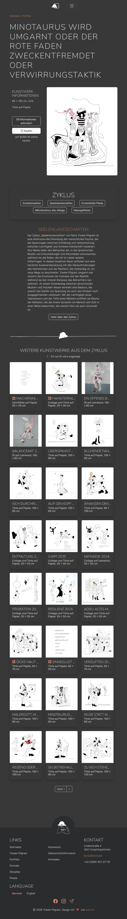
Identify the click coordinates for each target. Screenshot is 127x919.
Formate (14, 865)
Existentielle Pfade (92, 203)
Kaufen (27, 130)
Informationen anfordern (27, 121)
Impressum (54, 847)
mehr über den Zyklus (63, 316)
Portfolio (27, 16)
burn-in (90, 909)
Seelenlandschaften (61, 203)
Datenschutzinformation (62, 853)
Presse (13, 878)
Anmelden (54, 859)
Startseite (14, 16)
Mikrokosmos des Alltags (50, 210)
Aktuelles (15, 871)
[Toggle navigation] (72, 6)
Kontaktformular (93, 855)
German (17, 893)
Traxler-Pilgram (18, 853)
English (31, 893)
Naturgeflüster (82, 210)
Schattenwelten (32, 203)
